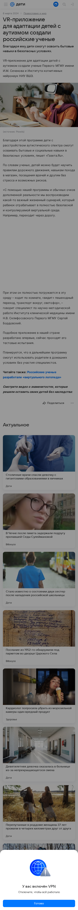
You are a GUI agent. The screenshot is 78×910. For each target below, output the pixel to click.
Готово (39, 903)
